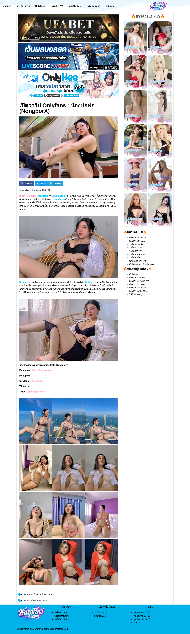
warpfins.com (41, 629)
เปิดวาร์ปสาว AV (137, 241)
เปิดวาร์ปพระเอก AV (139, 281)
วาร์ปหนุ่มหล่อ (93, 6)
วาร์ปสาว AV (56, 6)
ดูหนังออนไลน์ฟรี (142, 619)
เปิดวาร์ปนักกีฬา (137, 277)
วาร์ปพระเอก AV (137, 254)
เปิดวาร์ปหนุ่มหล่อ (138, 291)
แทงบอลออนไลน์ (142, 612)
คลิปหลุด (110, 6)
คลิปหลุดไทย (100, 616)
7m (135, 622)
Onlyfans (40, 6)
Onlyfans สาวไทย (29, 594)
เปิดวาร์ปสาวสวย (137, 237)
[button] (26, 183)
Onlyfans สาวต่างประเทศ (141, 264)
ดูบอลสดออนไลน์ (142, 616)
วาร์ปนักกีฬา (74, 6)
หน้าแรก (7, 6)
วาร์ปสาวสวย (23, 6)
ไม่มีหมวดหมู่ (135, 294)
